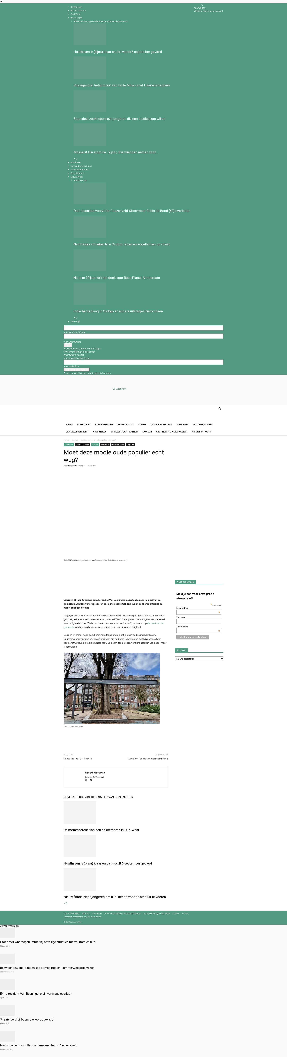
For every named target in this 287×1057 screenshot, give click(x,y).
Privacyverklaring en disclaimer (79, 351)
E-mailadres (198, 608)
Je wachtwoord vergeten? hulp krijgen (82, 348)
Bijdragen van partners (125, 431)
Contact (185, 913)
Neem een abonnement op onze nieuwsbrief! (82, 916)
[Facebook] (67, 478)
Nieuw (69, 424)
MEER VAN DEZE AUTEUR (116, 797)
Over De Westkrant (72, 913)
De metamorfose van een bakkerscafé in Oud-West (101, 830)
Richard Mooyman (75, 466)
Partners (86, 913)
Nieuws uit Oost (201, 431)
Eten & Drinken (104, 424)
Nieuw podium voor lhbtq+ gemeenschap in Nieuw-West (38, 1045)
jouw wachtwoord (72, 341)
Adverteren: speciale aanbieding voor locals (123, 913)
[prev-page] (65, 903)
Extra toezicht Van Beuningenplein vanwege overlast (35, 993)
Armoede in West (202, 424)
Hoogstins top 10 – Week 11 (78, 758)
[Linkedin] (87, 478)
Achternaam (198, 626)
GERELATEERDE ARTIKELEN (82, 797)
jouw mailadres (71, 366)
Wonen (142, 424)
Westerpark (105, 445)
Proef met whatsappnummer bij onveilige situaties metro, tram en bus (47, 942)
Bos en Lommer (78, 10)
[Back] (202, 4)
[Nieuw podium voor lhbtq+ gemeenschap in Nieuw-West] (143, 1036)
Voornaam (181, 617)
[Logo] (86, 419)
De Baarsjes (76, 7)
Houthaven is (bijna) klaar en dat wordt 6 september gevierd (108, 863)
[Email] (80, 478)
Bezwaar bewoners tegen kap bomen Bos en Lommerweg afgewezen (47, 968)
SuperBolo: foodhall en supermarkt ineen (148, 758)
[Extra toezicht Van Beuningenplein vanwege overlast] (143, 984)
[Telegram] (94, 478)
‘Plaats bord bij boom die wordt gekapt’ (26, 1019)
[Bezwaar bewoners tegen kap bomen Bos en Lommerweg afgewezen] (143, 959)
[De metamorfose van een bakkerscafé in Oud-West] (116, 812)
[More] (101, 478)
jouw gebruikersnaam (75, 332)
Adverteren (99, 431)
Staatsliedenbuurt (118, 445)
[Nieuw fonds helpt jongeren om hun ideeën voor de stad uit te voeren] (116, 879)
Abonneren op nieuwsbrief (172, 431)
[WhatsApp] (74, 478)
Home (66, 440)
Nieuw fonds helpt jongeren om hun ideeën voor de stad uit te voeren (115, 897)
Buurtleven (84, 424)
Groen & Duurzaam (161, 424)
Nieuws (75, 440)
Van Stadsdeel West (77, 431)
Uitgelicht (130, 445)
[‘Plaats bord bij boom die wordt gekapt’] (143, 1010)
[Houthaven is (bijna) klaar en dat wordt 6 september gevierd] (116, 846)
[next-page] (67, 903)
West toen (182, 424)
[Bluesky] (92, 780)
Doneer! (147, 431)
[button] (219, 409)
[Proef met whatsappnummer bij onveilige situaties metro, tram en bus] (143, 933)
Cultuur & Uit (125, 424)
